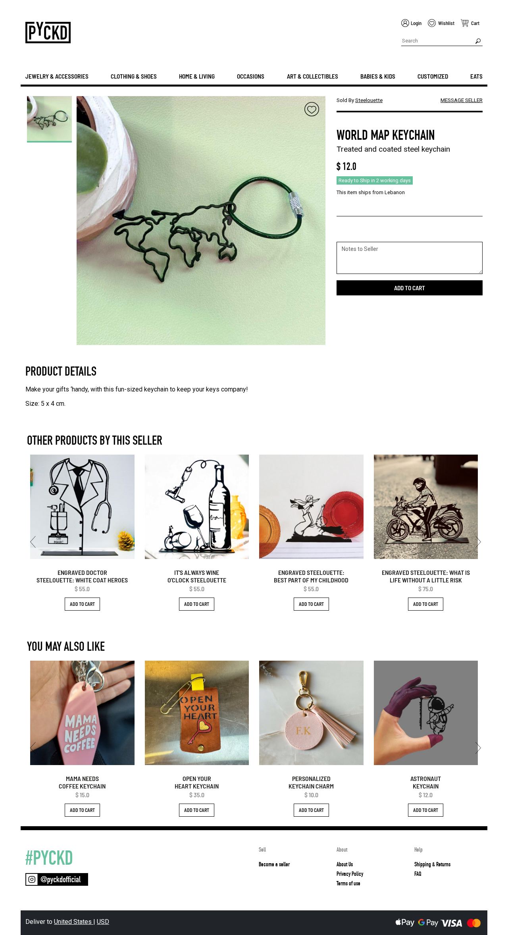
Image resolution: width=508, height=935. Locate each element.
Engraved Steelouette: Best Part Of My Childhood (311, 576)
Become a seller (274, 864)
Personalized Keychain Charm (311, 782)
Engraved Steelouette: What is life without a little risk (426, 576)
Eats (476, 76)
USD (103, 921)
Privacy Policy (350, 873)
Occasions (250, 76)
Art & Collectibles (312, 76)
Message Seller (462, 100)
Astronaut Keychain (425, 782)
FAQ (417, 873)
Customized (433, 76)
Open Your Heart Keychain (197, 782)
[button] (33, 542)
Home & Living (197, 76)
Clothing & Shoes (134, 76)
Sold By (360, 100)
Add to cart (409, 287)
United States (73, 921)
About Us (345, 864)
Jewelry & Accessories (57, 76)
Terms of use (348, 883)
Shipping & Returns (432, 864)
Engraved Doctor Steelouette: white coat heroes (82, 576)
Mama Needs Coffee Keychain (82, 782)
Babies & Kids (377, 76)
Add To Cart (82, 604)
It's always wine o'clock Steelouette (196, 576)
